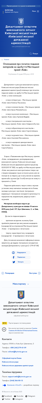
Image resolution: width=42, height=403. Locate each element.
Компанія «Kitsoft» (14, 385)
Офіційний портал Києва (11, 358)
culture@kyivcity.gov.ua (17, 352)
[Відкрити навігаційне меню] (38, 11)
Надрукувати (21, 252)
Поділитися (21, 257)
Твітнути (20, 262)
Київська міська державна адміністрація (17, 366)
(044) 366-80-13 (16, 381)
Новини (6, 59)
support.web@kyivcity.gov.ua (19, 377)
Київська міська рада (10, 362)
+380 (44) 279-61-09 (18, 348)
